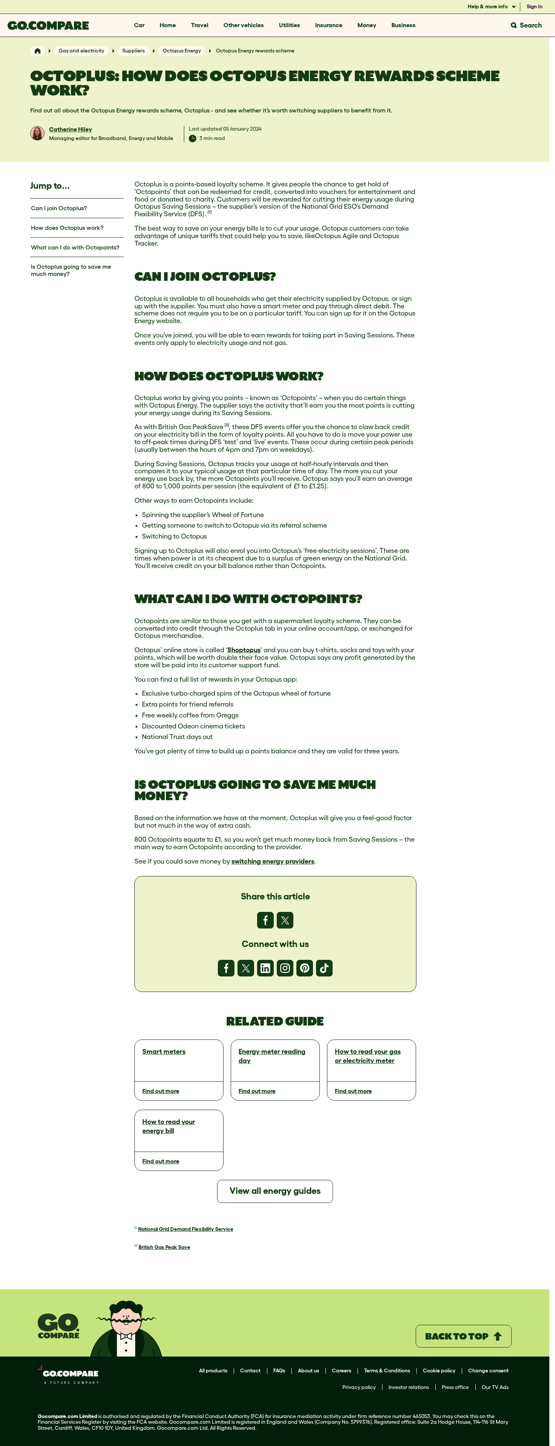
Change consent (488, 1370)
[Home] (37, 51)
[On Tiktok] (324, 968)
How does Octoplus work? (67, 227)
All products (213, 1370)
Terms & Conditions (387, 1370)
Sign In (535, 6)
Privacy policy (359, 1387)
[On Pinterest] (304, 968)
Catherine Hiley (70, 129)
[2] (227, 425)
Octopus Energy (182, 51)
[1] (209, 212)
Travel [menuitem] (199, 25)
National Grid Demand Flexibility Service (185, 1229)
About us (308, 1370)
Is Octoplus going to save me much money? (71, 270)
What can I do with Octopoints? (75, 247)
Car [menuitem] (139, 25)
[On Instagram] (285, 968)
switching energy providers (272, 861)
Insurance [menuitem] (328, 25)
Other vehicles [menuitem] (244, 25)
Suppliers (133, 51)
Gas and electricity (81, 51)
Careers (341, 1370)
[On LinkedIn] (265, 968)
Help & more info (488, 6)
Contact (250, 1370)
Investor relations (408, 1387)
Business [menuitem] (404, 25)
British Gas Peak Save (164, 1247)
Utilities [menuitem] (289, 25)
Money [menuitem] (367, 25)
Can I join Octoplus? (59, 208)
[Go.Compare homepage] (48, 25)
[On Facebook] (265, 920)
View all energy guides (275, 1191)
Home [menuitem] (168, 25)
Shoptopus (244, 650)
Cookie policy (439, 1370)
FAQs (279, 1370)
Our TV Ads (495, 1387)
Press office (455, 1387)
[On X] (285, 920)
